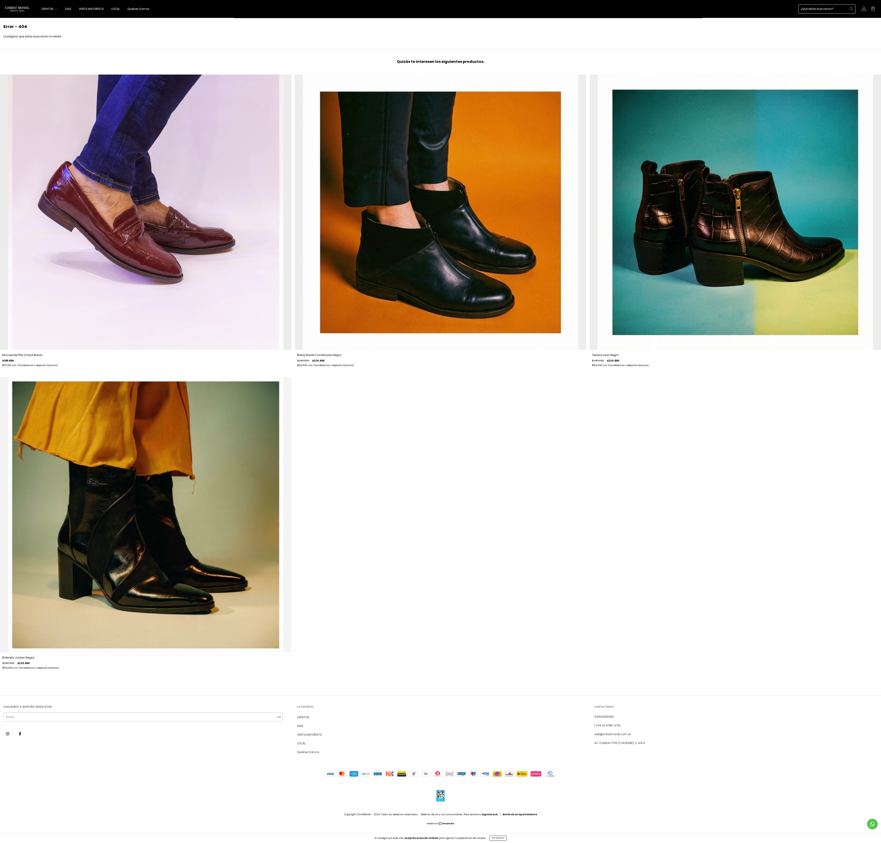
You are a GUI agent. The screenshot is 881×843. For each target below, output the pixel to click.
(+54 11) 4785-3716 (607, 725)
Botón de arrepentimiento (520, 814)
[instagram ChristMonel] (7, 734)
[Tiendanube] (440, 824)
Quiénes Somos (138, 9)
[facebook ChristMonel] (20, 734)
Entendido (498, 838)
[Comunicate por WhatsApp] (872, 824)
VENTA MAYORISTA (91, 9)
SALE (68, 9)
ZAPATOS (47, 9)
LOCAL (115, 9)
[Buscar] (851, 8)
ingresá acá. (490, 814)
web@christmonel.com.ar (612, 734)
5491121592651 (604, 717)
